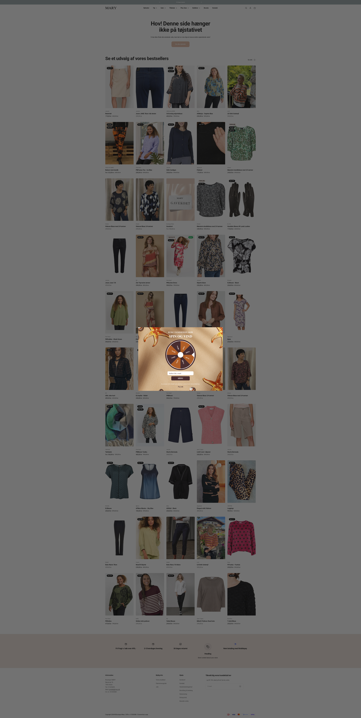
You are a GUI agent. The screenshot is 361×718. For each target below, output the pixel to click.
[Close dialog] (220, 329)
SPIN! (180, 378)
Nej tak (180, 386)
